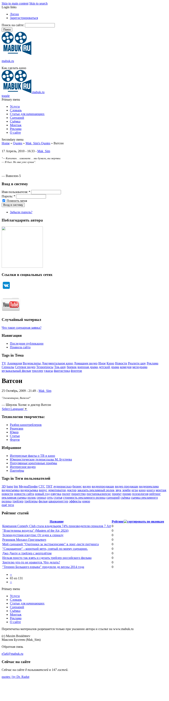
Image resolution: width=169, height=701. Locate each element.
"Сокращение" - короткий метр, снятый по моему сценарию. (45, 548)
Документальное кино (57, 363)
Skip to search (38, 3)
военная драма (87, 367)
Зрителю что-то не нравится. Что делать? (31, 562)
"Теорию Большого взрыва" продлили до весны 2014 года (43, 567)
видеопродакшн (103, 486)
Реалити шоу (137, 363)
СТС (42, 486)
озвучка (55, 494)
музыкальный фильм (16, 370)
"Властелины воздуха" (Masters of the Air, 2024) (35, 530)
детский (104, 367)
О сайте (15, 132)
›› (11, 582)
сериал (41, 497)
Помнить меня (16, 201)
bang (10, 486)
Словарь (16, 110)
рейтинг (155, 494)
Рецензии (16, 428)
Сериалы (8, 367)
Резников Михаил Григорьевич (24, 539)
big (16, 486)
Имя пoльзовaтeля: (16, 192)
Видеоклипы (32, 363)
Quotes (17, 143)
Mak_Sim (43, 151)
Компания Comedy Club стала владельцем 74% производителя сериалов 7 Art (56, 526)
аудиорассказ (62, 486)
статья (58, 497)
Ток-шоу (60, 367)
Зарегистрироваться (24, 18)
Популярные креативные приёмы (33, 463)
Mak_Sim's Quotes (38, 143)
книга (151, 490)
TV (4, 363)
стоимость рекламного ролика (84, 497)
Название (57, 521)
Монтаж (15, 125)
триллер (37, 370)
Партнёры (17, 470)
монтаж (161, 490)
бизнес (77, 486)
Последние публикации (26, 343)
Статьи (15, 436)
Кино (110, 363)
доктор (71, 490)
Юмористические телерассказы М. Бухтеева (41, 459)
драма (115, 367)
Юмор (14, 432)
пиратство (78, 494)
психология (140, 494)
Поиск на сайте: (13, 25)
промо (126, 494)
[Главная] (16, 54)
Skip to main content (15, 3)
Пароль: (8, 196)
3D (4, 486)
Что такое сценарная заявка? (21, 327)
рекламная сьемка (14, 497)
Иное (102, 363)
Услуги (15, 106)
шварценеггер (58, 501)
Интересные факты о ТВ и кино (32, 455)
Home (6, 143)
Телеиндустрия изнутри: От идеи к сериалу (32, 535)
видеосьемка (29, 490)
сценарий (113, 497)
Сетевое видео (25, 367)
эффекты (75, 501)
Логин (14, 14)
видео (87, 486)
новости (7, 494)
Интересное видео (23, 467)
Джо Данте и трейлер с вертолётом (27, 553)
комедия (125, 367)
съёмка (125, 497)
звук (118, 490)
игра (134, 490)
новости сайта (24, 494)
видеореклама (149, 486)
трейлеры (31, 501)
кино (142, 490)
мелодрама (139, 367)
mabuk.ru (8, 61)
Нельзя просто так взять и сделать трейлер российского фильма (47, 558)
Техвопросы (44, 367)
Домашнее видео (85, 363)
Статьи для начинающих (27, 114)
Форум (15, 439)
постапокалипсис (99, 494)
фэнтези (76, 370)
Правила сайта (20, 347)
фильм (43, 501)
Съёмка (15, 121)
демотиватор (57, 490)
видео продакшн (126, 486)
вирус (43, 490)
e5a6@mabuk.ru (12, 653)
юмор (86, 501)
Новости (121, 363)
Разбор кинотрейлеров (26, 424)
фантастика (62, 370)
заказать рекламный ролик (96, 490)
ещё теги (8, 505)
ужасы (48, 370)
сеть (50, 497)
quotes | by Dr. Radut (15, 677)
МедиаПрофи (28, 486)
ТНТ (49, 486)
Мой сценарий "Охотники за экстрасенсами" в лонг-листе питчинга (50, 544)
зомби (126, 490)
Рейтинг (118, 521)
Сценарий (17, 117)
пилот (66, 494)
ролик (31, 497)
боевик (72, 367)
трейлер (17, 501)
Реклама (15, 129)
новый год (42, 494)
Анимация (14, 363)
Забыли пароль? (21, 212)
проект (117, 494)
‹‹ (11, 574)
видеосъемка (11, 490)
